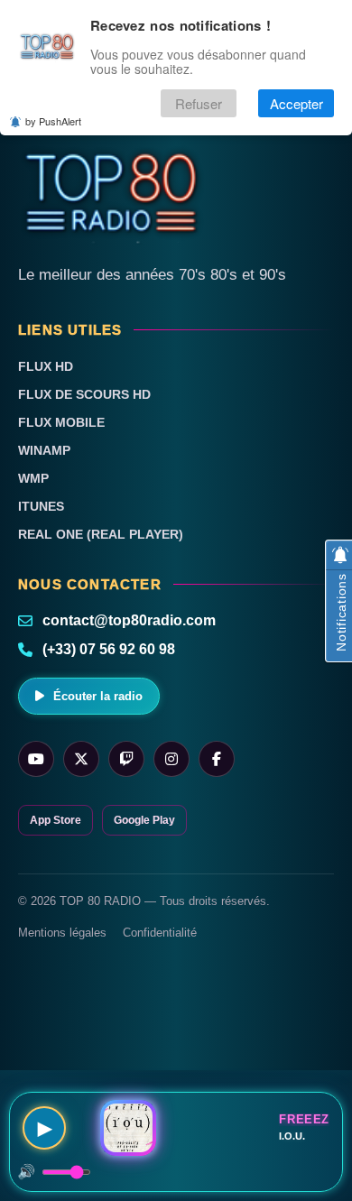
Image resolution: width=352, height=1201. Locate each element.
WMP (33, 478)
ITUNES (41, 506)
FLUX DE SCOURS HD (84, 394)
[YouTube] (36, 759)
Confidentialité (160, 932)
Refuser (198, 103)
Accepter (296, 103)
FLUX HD (45, 366)
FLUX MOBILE (61, 422)
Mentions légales (62, 932)
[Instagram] (171, 759)
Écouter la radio (98, 696)
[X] (81, 759)
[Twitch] (126, 759)
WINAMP (44, 450)
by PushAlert (53, 121)
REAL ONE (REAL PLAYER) (100, 534)
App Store (55, 820)
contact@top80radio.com (129, 620)
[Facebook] (217, 759)
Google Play (144, 820)
